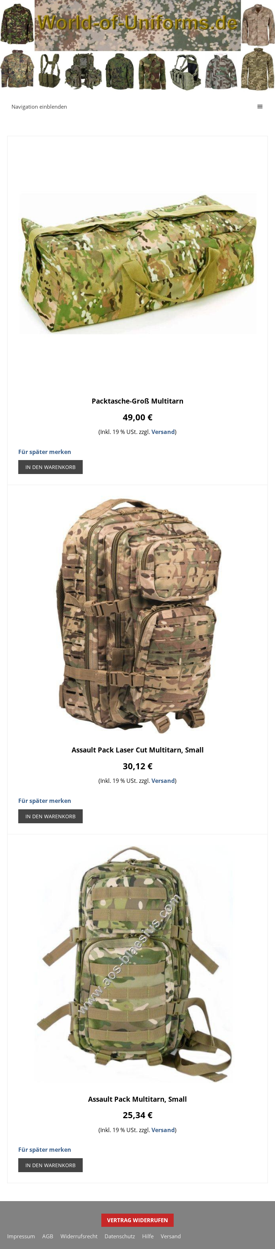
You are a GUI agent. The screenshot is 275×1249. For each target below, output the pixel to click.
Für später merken (44, 452)
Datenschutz (120, 1236)
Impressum (21, 1236)
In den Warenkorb (50, 467)
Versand (163, 432)
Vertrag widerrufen (137, 1220)
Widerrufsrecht (79, 1236)
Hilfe (148, 1236)
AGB (47, 1236)
